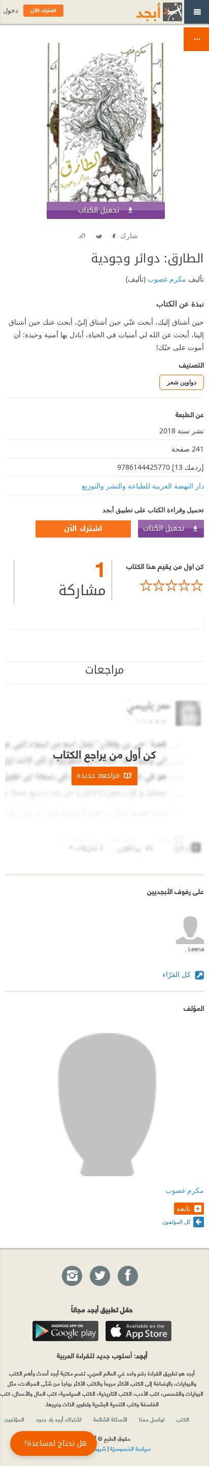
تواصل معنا (151, 1419)
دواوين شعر (181, 382)
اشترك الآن (83, 529)
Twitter (98, 234)
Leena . (194, 949)
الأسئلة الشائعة (110, 1419)
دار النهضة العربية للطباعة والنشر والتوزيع (143, 486)
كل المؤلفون (176, 1221)
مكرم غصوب (166, 279)
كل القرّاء (177, 974)
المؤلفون (14, 1419)
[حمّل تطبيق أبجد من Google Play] (65, 1331)
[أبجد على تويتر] (99, 1276)
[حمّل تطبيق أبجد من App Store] (138, 1331)
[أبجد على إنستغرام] (71, 1276)
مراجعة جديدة (98, 775)
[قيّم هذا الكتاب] (158, 585)
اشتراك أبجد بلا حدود (59, 1419)
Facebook (113, 234)
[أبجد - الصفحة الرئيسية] (146, 12)
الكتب (182, 1419)
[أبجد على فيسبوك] (127, 1276)
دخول (10, 10)
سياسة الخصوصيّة (130, 1448)
